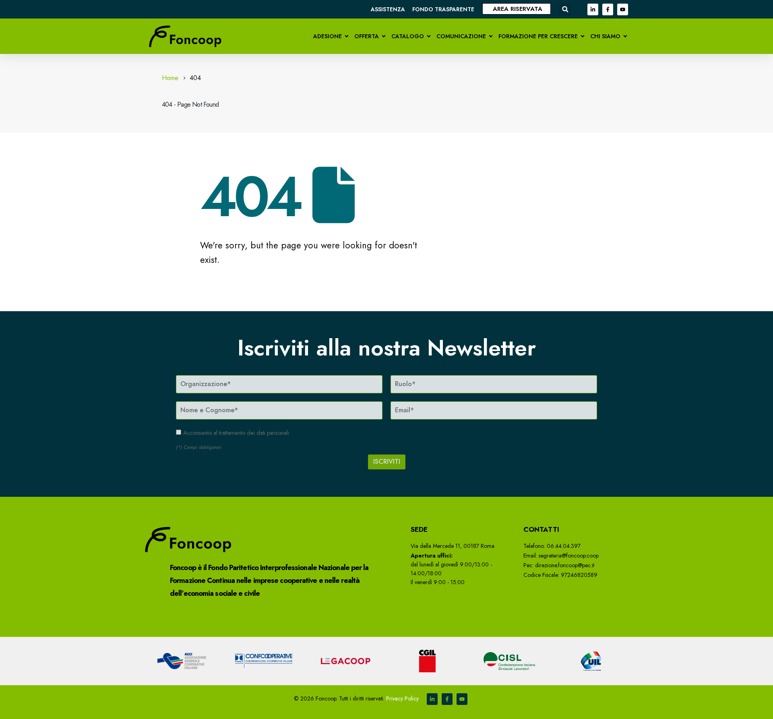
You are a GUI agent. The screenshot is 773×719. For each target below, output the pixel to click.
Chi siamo (605, 36)
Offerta (366, 36)
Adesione (327, 36)
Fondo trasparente (443, 9)
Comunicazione (461, 36)
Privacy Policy (402, 698)
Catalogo (407, 36)
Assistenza (388, 9)
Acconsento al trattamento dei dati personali (236, 433)
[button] (565, 9)
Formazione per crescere (538, 36)
